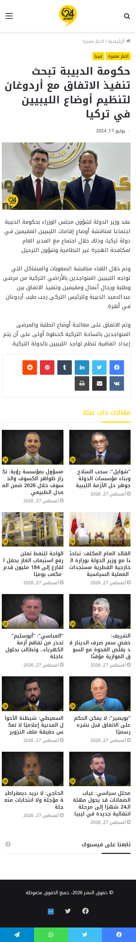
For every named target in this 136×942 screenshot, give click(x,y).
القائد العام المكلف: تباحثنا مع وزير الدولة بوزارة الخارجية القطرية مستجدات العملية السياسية (100, 564)
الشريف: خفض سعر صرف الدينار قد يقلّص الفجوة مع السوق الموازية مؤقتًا (100, 646)
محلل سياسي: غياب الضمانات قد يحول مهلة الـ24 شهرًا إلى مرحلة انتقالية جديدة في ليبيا (102, 803)
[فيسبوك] (117, 367)
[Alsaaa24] (68, 16)
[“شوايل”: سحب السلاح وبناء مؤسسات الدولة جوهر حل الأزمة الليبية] (100, 447)
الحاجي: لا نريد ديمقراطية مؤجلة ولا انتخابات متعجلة (33, 800)
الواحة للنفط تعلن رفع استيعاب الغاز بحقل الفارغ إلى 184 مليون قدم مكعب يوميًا (33, 564)
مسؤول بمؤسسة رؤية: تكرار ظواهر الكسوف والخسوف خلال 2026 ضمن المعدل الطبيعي (32, 482)
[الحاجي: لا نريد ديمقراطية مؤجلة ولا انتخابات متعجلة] (32, 769)
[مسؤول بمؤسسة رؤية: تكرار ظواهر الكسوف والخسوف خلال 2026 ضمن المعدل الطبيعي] (32, 447)
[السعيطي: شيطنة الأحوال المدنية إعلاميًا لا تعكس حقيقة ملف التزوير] (32, 693)
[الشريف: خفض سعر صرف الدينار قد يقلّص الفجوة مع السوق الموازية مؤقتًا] (100, 611)
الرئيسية (117, 41)
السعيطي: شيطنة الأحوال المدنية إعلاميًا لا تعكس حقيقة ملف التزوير (34, 725)
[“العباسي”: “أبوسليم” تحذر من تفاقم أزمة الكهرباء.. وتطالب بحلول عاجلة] (32, 611)
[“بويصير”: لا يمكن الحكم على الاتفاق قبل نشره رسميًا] (100, 693)
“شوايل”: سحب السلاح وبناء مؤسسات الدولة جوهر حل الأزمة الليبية (103, 478)
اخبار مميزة (93, 41)
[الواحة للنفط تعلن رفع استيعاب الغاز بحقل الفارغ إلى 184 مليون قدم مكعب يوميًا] (32, 529)
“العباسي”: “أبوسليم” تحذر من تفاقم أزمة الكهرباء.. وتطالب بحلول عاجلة (34, 646)
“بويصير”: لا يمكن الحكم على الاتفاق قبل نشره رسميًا (102, 725)
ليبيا (98, 56)
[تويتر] (99, 367)
